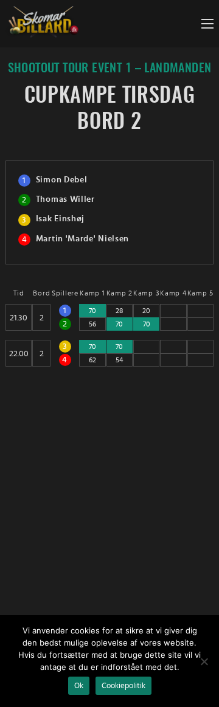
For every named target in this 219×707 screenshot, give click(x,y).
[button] (207, 23)
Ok (78, 686)
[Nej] (204, 661)
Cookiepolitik (123, 686)
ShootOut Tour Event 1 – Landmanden (110, 68)
